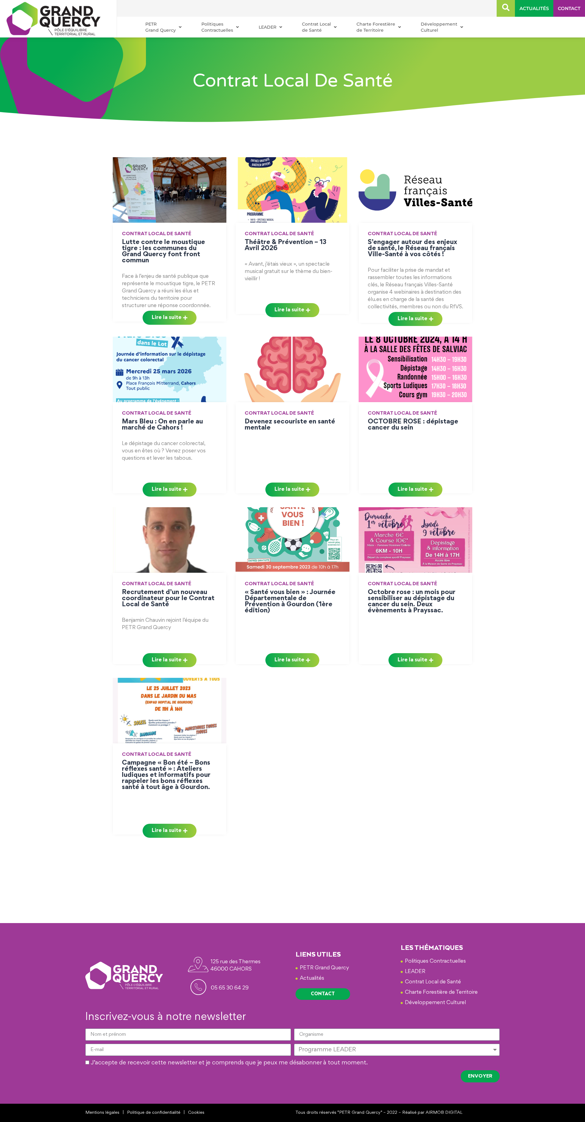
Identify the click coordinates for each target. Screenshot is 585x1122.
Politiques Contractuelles (217, 27)
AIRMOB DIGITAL (444, 1113)
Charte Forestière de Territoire (375, 27)
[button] (505, 8)
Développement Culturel (439, 27)
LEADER (267, 27)
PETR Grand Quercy (160, 27)
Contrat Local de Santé (316, 27)
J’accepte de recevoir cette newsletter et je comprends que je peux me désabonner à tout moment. (229, 1063)
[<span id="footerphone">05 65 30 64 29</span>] (198, 987)
